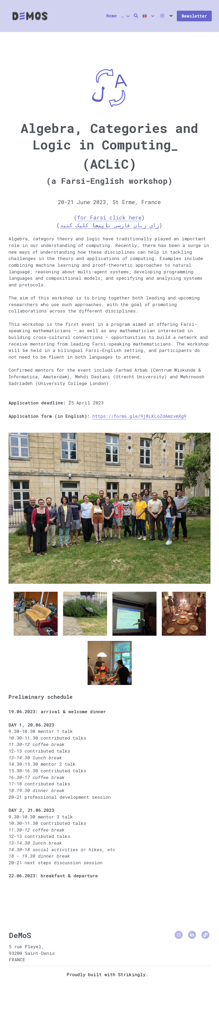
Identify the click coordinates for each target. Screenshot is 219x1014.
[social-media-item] (179, 926)
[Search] (136, 16)
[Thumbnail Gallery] (36, 605)
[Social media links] (162, 16)
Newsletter (194, 16)
